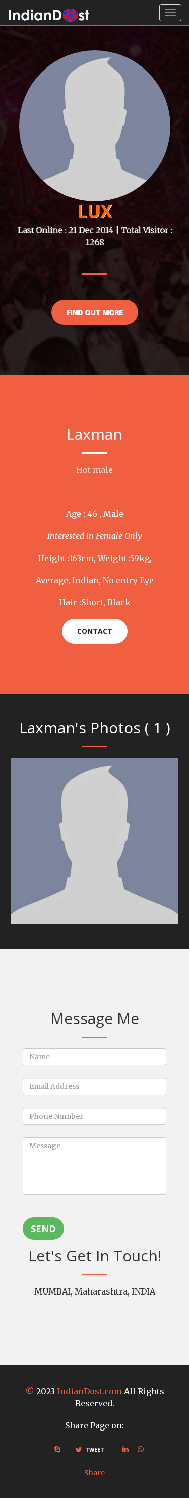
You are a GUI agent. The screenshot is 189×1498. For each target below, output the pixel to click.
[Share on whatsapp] (141, 1449)
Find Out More (95, 312)
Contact (94, 631)
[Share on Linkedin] (125, 1449)
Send (43, 1228)
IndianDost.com (89, 1391)
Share (94, 1472)
